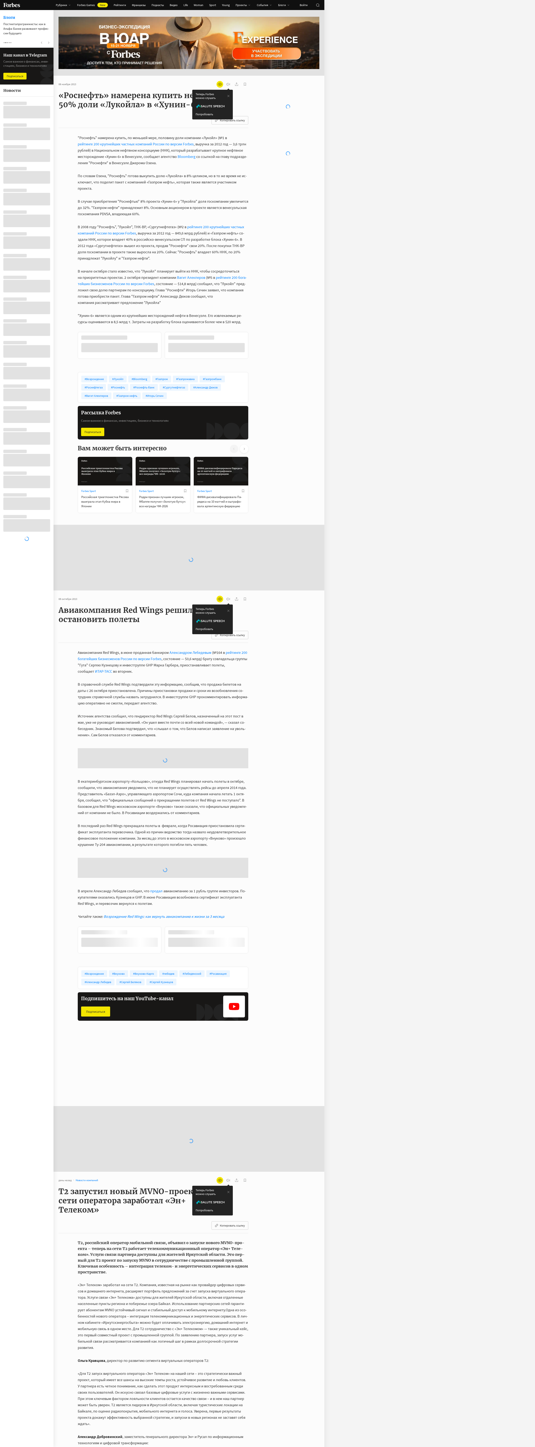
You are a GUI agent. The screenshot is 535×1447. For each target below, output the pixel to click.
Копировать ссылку (232, 120)
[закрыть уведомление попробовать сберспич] (228, 96)
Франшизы (139, 5)
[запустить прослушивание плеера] (228, 84)
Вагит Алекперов (191, 277)
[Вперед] (255, 346)
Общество (145, 1071)
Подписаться (92, 431)
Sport (212, 5)
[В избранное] (133, 337)
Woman (198, 5)
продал (156, 890)
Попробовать (204, 114)
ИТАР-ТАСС (103, 670)
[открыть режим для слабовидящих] (220, 84)
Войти (304, 5)
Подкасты (158, 5)
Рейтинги (120, 5)
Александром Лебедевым (190, 651)
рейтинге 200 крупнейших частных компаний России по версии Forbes (136, 144)
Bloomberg (186, 156)
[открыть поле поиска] (317, 5)
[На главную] (11, 5)
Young (226, 5)
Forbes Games (91, 5)
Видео (174, 5)
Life (185, 5)
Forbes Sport (88, 490)
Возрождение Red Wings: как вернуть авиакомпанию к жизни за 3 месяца (164, 915)
